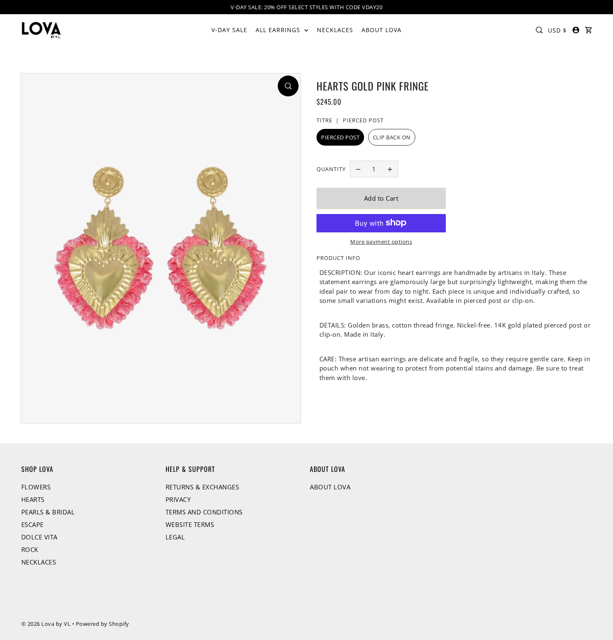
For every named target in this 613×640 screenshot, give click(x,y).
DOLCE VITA (39, 537)
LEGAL (175, 537)
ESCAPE (32, 524)
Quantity (331, 168)
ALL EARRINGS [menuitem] (279, 30)
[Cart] (588, 30)
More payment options (381, 241)
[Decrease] (358, 169)
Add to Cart (381, 198)
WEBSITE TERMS (190, 524)
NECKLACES (38, 562)
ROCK (29, 549)
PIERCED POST (340, 137)
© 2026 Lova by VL (46, 623)
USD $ (557, 30)
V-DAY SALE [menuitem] (229, 30)
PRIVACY (178, 499)
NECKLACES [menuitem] (335, 30)
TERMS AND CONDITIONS (204, 512)
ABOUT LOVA (330, 487)
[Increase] (390, 169)
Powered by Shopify (102, 623)
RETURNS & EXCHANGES (202, 487)
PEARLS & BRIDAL (48, 512)
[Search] (539, 30)
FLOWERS (36, 487)
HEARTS (33, 499)
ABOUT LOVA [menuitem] (382, 30)
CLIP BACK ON (392, 137)
